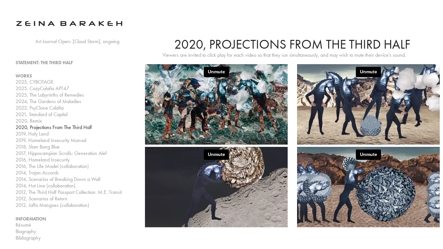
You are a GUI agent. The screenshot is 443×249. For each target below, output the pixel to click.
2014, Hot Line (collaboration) (46, 186)
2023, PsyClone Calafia (40, 108)
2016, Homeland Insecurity (43, 160)
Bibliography (28, 238)
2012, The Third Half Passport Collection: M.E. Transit (69, 192)
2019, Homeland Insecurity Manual (51, 140)
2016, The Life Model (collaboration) (52, 166)
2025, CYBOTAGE (35, 82)
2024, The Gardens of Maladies (48, 101)
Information (31, 219)
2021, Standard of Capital (41, 114)
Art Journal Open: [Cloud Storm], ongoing (77, 41)
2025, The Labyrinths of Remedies (50, 95)
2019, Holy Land (32, 134)
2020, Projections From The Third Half (54, 127)
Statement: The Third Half (44, 62)
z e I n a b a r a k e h (69, 23)
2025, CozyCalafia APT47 (42, 88)
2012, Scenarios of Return (41, 199)
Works (24, 76)
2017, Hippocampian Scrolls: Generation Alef (61, 153)
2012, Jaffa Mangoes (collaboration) (52, 205)
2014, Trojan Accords (37, 173)
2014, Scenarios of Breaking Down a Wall (58, 179)
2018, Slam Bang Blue (38, 147)
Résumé (23, 225)
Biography (26, 231)
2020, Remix (29, 121)
